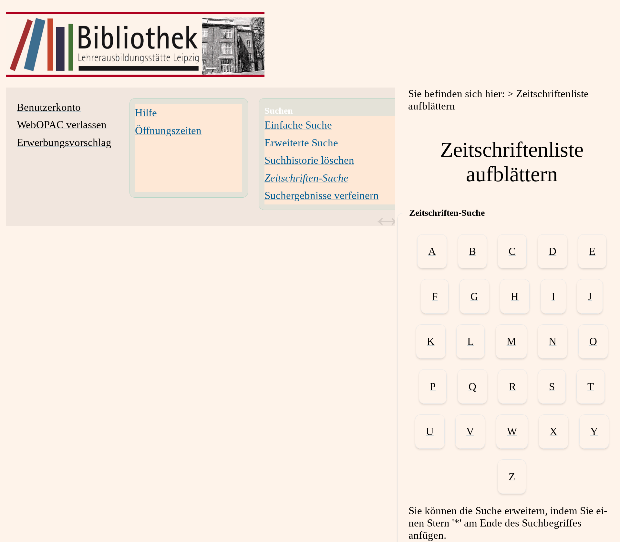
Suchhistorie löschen (309, 160)
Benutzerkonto (49, 107)
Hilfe (146, 113)
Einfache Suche (298, 125)
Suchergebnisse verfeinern (321, 195)
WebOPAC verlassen (62, 124)
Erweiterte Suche (301, 143)
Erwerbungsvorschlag (64, 142)
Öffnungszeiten (168, 130)
